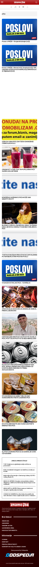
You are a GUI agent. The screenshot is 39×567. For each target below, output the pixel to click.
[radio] (19, 7)
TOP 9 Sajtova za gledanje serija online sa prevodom (17, 465)
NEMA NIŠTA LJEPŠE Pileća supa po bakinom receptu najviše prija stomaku (18, 489)
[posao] (11, 7)
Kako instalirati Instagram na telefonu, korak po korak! (19, 470)
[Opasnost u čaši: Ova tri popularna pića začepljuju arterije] (19, 157)
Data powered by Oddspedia (19, 550)
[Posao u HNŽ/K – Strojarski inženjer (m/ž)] (19, 29)
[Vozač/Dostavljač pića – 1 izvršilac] (19, 270)
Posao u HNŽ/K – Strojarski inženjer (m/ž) (16, 41)
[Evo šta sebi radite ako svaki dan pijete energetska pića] (19, 412)
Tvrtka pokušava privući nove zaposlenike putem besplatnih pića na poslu (19, 256)
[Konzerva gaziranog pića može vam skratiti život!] (19, 185)
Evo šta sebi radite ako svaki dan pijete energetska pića (18, 425)
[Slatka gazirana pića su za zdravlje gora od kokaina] (19, 439)
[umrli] (27, 7)
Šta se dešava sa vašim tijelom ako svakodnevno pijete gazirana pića (16, 397)
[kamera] (23, 7)
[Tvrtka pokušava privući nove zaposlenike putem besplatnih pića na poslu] (19, 242)
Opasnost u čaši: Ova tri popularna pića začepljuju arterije (18, 170)
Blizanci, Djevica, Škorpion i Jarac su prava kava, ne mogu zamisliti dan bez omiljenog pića (19, 227)
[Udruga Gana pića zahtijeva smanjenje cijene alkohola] (19, 129)
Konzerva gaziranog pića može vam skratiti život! (16, 198)
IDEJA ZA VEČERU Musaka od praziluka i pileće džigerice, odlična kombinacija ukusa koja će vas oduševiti (19, 482)
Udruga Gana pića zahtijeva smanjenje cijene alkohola (18, 142)
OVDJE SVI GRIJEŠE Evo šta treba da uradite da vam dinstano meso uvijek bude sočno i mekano (19, 494)
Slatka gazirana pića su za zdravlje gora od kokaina (19, 452)
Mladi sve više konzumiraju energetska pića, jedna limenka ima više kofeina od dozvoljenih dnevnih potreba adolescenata (18, 367)
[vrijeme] (15, 7)
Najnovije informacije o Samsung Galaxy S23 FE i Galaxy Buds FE (19, 476)
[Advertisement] (19, 96)
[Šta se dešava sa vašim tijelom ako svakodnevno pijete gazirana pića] (19, 384)
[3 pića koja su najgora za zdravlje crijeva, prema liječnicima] (19, 297)
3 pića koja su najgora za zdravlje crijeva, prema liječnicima (19, 310)
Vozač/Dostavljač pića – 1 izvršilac (16, 283)
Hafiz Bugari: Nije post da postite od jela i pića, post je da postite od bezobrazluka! (19, 338)
